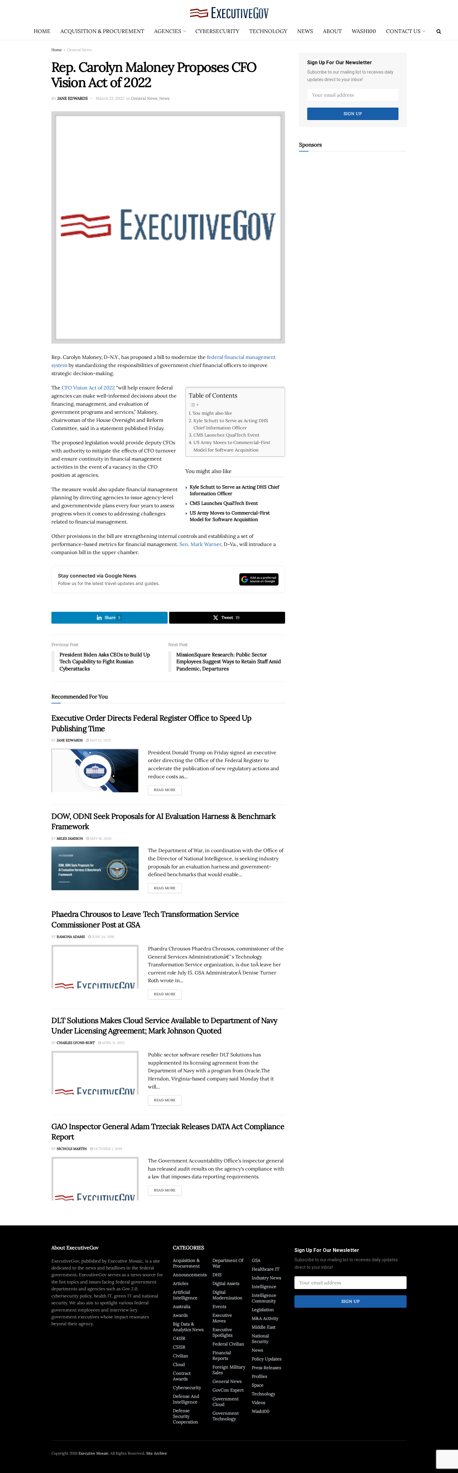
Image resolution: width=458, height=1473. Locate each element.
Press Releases (266, 1367)
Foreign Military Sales (228, 1369)
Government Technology (225, 1416)
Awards (180, 1315)
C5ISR (179, 1347)
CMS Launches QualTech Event (226, 435)
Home (42, 31)
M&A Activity (265, 1318)
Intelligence (264, 1286)
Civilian (180, 1356)
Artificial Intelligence (185, 1295)
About (332, 31)
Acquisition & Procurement (102, 31)
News (305, 31)
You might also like (212, 413)
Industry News (266, 1278)
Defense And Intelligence (186, 1399)
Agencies (167, 31)
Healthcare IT (265, 1269)
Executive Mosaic (93, 1453)
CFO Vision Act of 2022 (88, 387)
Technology (268, 31)
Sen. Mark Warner (200, 544)
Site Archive (156, 1453)
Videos (258, 1402)
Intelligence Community (264, 1298)
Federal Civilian (228, 1344)
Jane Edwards (72, 98)
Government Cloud (225, 1401)
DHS (217, 1274)
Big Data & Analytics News (188, 1326)
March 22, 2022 (110, 98)
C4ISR (179, 1338)
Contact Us (403, 31)
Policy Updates (266, 1359)
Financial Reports (221, 1355)
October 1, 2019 (107, 1149)
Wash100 (364, 31)
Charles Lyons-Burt (76, 1043)
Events (219, 1306)
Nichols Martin (72, 1149)
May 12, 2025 (100, 740)
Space (258, 1385)
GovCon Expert (228, 1390)
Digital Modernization (227, 1295)
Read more (168, 788)
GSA (256, 1260)
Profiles (259, 1376)
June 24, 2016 (102, 937)
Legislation (263, 1309)
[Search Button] (439, 31)
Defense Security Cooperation (185, 1416)
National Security (260, 1338)
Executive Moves (222, 1318)
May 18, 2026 (100, 838)
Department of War (227, 1263)
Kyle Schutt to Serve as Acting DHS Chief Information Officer (230, 424)
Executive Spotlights (222, 1332)
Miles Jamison (70, 838)
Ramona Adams (71, 937)
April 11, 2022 (113, 1043)
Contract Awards (182, 1376)
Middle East (263, 1327)
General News (79, 49)
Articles (180, 1283)
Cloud (179, 1364)
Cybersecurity (217, 31)
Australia (181, 1306)
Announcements (190, 1274)
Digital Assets (225, 1283)
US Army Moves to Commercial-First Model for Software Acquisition (231, 445)
